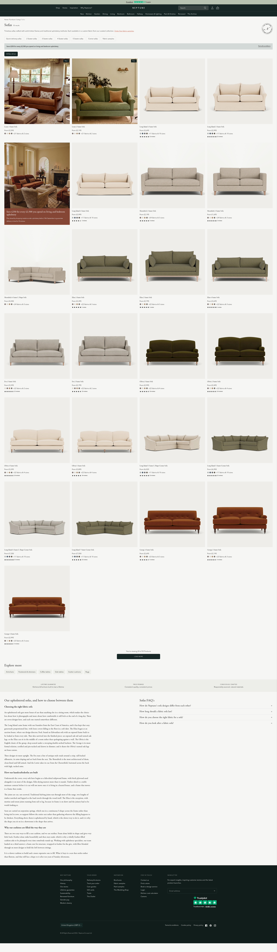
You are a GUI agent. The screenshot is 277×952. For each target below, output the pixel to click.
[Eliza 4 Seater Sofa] (240, 262)
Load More (138, 656)
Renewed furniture (67, 896)
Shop (58, 8)
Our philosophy (66, 880)
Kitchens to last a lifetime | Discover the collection (138, 2)
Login (143, 890)
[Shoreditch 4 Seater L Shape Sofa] (37, 262)
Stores (64, 8)
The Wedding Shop (121, 890)
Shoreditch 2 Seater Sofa (215, 211)
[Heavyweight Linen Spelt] (11, 133)
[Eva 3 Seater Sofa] (37, 346)
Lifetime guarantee (67, 890)
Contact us (145, 880)
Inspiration (74, 8)
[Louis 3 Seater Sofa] (37, 91)
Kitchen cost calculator (149, 893)
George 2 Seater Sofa (214, 550)
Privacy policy (198, 925)
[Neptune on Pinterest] (210, 926)
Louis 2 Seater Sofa (78, 127)
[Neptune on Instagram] (214, 926)
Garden (97, 14)
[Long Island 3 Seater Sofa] (172, 91)
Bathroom (130, 14)
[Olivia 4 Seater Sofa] (37, 430)
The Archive (192, 14)
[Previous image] (7, 91)
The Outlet (91, 896)
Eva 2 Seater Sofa (77, 381)
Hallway (140, 14)
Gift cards (90, 890)
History (62, 883)
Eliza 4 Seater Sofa (213, 297)
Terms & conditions (264, 46)
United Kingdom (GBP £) (70, 925)
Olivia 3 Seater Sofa (146, 381)
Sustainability (65, 893)
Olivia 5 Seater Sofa (78, 466)
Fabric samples (119, 883)
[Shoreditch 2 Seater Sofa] (240, 175)
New (82, 14)
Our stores (64, 887)
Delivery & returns (93, 880)
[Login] (212, 7)
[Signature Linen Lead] (145, 133)
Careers (144, 896)
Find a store (145, 883)
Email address (174, 888)
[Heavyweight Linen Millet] (9, 133)
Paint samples (119, 887)
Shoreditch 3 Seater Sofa (148, 211)
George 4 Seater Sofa (11, 634)
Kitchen (89, 14)
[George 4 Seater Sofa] (37, 598)
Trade (89, 893)
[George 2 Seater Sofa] (240, 514)
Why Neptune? (86, 8)
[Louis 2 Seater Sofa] (104, 91)
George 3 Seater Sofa (146, 550)
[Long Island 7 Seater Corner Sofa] (104, 514)
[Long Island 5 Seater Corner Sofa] (240, 430)
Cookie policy (186, 925)
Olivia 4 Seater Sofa (11, 466)
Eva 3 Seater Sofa (10, 381)
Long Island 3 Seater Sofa (148, 127)
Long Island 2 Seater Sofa (215, 127)
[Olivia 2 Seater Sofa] (240, 346)
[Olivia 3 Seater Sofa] (172, 346)
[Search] (205, 7)
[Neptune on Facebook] (206, 926)
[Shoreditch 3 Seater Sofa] (172, 175)
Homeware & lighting (153, 14)
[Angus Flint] (5, 133)
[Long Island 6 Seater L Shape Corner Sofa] (37, 514)
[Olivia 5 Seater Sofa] (104, 430)
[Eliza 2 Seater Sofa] (172, 262)
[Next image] (67, 91)
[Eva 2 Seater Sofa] (104, 346)
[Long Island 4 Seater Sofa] (104, 175)
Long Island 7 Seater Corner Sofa (83, 550)
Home (6, 19)
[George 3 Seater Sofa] (172, 514)
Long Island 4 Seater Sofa (80, 211)
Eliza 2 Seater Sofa (146, 297)
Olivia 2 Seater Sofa (213, 381)
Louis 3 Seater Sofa (10, 127)
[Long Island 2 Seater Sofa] (240, 91)
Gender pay (64, 900)
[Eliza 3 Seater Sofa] (104, 262)
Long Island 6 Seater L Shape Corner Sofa (18, 550)
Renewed (181, 14)
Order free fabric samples (124, 31)
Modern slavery (66, 903)
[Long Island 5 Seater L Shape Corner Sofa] (172, 430)
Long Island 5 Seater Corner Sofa (218, 466)
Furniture (12, 19)
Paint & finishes (170, 14)
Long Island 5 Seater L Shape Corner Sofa (153, 466)
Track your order (93, 883)
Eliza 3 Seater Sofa (78, 297)
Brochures (118, 880)
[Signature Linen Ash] (140, 133)
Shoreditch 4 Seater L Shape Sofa (15, 297)
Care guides (91, 887)
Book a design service (149, 887)
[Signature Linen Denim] (142, 133)
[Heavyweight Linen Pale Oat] (7, 133)
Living (112, 14)
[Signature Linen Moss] (147, 133)
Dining (105, 14)
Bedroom (120, 14)
